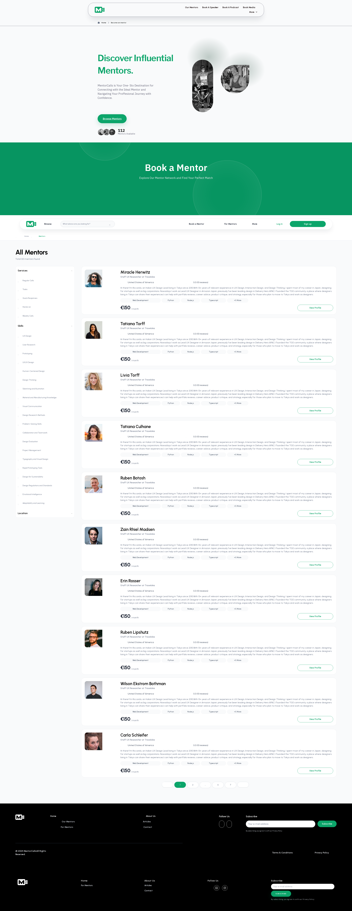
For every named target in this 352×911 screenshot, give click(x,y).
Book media (249, 7)
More (251, 12)
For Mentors (87, 885)
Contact (148, 890)
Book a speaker (210, 7)
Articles (148, 885)
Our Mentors (191, 7)
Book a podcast (230, 7)
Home (103, 23)
